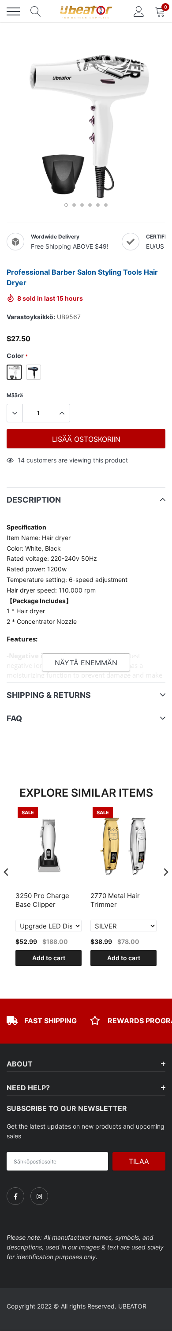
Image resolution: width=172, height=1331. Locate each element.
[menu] (13, 11)
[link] (15, 1196)
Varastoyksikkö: (31, 317)
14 (21, 460)
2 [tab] (74, 205)
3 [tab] (82, 205)
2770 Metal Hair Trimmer (115, 900)
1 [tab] (66, 205)
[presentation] (6, 872)
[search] (35, 11)
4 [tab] (90, 205)
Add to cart (48, 958)
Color (17, 355)
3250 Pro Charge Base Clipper (42, 900)
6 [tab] (106, 205)
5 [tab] (98, 205)
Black (33, 372)
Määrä (15, 395)
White (14, 372)
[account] (139, 11)
